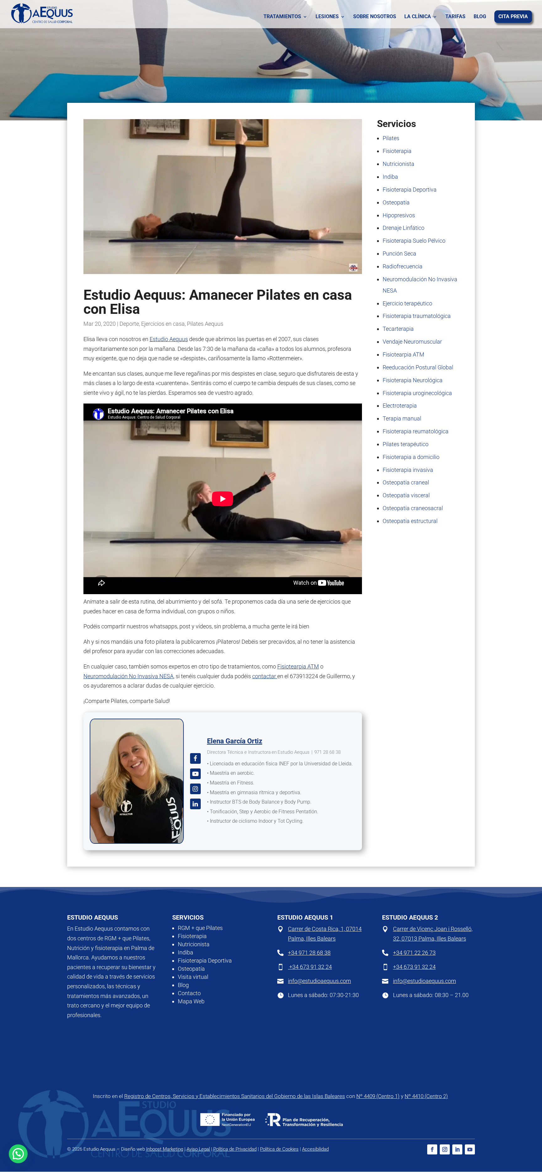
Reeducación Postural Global (418, 367)
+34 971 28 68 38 (309, 952)
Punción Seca (399, 253)
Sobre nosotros (374, 16)
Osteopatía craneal (406, 482)
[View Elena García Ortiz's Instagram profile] (195, 789)
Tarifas (455, 16)
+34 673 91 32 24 (310, 966)
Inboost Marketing (164, 1149)
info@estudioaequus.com (319, 981)
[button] (18, 1153)
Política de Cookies (279, 1149)
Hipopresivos (399, 215)
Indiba (390, 176)
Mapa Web (191, 1001)
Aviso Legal (198, 1149)
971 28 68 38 (327, 752)
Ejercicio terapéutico (407, 303)
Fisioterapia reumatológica (416, 431)
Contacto (189, 993)
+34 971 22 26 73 (414, 952)
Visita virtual (193, 977)
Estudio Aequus (169, 339)
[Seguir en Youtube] (470, 1149)
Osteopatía (396, 202)
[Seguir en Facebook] (432, 1149)
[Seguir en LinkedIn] (457, 1149)
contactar (264, 676)
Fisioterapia (397, 151)
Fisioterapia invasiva (408, 470)
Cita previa (513, 16)
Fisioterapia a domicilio (411, 457)
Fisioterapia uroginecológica (417, 393)
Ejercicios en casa (163, 323)
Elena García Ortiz (234, 741)
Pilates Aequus (205, 323)
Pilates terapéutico (405, 444)
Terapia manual (402, 418)
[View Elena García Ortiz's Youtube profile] (195, 773)
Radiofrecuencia (402, 266)
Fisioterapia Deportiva (410, 189)
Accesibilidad (315, 1149)
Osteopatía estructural (410, 521)
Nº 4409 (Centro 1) (378, 1096)
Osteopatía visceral (406, 495)
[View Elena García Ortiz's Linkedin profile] (195, 804)
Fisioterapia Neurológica (413, 380)
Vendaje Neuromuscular (412, 341)
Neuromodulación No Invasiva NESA (128, 676)
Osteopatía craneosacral (413, 508)
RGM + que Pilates (200, 928)
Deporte (129, 323)
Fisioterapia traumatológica (417, 316)
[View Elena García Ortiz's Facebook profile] (195, 758)
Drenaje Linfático (403, 227)
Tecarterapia (398, 328)
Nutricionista (398, 164)
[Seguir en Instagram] (445, 1149)
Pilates (391, 138)
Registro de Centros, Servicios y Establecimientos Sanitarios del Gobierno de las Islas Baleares (234, 1096)
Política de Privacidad (235, 1149)
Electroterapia (400, 405)
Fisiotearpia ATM (298, 666)
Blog (480, 16)
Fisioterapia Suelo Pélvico (414, 240)
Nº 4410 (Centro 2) (426, 1096)
